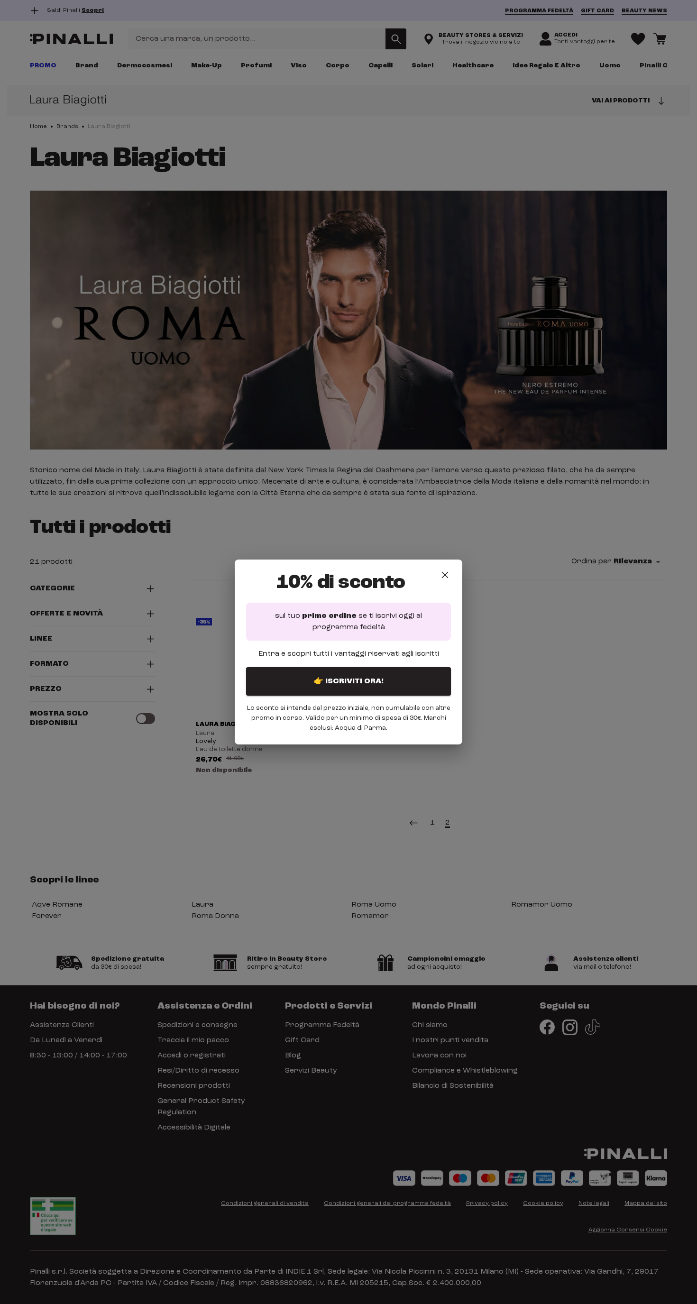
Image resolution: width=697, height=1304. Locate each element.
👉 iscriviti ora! (349, 681)
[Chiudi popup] (445, 575)
